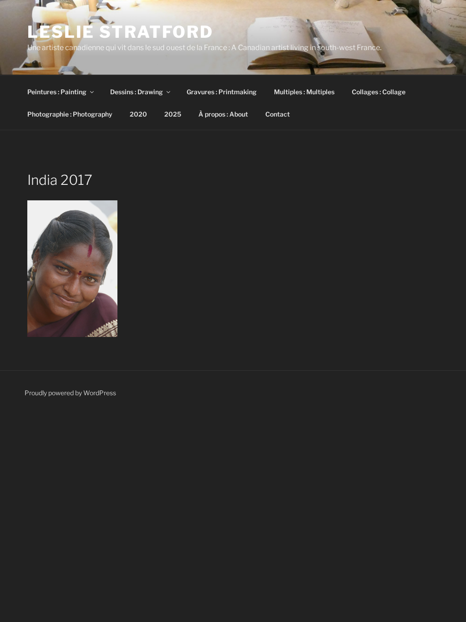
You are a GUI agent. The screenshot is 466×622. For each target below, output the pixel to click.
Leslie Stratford (120, 32)
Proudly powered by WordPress (70, 393)
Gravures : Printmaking (222, 92)
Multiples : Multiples (304, 92)
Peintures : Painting (56, 92)
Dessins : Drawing (136, 92)
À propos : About (223, 114)
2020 (138, 114)
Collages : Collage (378, 92)
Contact (277, 114)
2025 (172, 114)
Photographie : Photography (69, 114)
